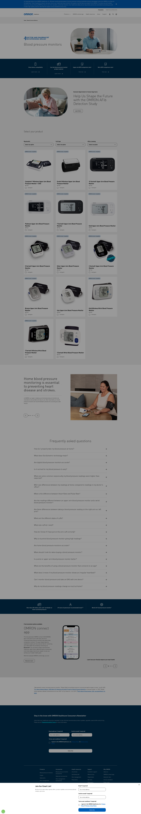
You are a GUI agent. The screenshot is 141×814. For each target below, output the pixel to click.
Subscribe (92, 810)
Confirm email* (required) (85, 793)
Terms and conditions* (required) (87, 801)
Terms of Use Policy (91, 806)
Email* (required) (83, 785)
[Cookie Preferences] (3, 811)
